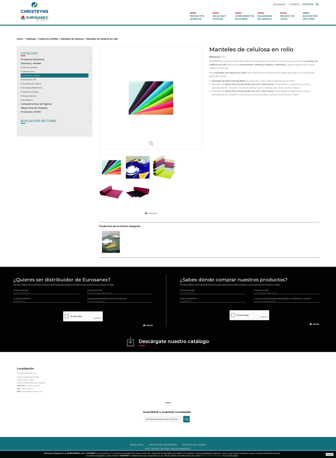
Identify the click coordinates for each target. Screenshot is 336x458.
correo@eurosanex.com (32, 391)
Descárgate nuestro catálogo (174, 341)
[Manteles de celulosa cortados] (111, 242)
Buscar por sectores (310, 17)
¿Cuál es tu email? (94, 290)
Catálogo (29, 53)
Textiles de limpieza (30, 92)
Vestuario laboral (29, 96)
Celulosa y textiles (219, 17)
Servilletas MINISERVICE (32, 88)
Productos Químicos (197, 17)
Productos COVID (287, 17)
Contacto (294, 4)
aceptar (329, 454)
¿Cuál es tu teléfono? (22, 298)
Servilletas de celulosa (31, 84)
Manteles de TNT (29, 80)
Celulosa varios (28, 71)
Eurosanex (279, 4)
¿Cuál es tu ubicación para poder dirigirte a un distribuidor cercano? (282, 298)
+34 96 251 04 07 (33, 386)
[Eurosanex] (34, 12)
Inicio (20, 39)
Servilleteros (27, 100)
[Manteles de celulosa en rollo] (111, 167)
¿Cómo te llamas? (20, 290)
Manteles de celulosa (31, 75)
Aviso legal (137, 445)
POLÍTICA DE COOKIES (211, 456)
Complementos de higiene (244, 17)
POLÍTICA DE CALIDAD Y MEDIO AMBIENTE (168, 448)
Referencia (214, 57)
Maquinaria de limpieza (265, 17)
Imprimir (153, 213)
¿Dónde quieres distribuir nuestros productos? (107, 298)
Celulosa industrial (29, 67)
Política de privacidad (163, 445)
